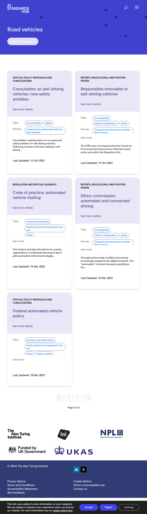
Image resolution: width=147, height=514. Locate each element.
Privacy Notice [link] (16, 481)
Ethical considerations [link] (105, 123)
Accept (89, 507)
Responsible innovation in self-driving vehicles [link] (104, 91)
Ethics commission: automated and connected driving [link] (105, 200)
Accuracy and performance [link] (40, 339)
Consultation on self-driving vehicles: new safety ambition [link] (38, 93)
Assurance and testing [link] (37, 221)
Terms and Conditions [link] (21, 485)
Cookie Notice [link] (83, 481)
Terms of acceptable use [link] (89, 485)
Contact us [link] (80, 488)
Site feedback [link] (16, 492)
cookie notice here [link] (62, 510)
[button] (125, 6)
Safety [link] (48, 123)
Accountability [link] (33, 123)
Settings (129, 507)
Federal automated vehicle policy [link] (37, 313)
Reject (108, 507)
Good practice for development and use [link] (44, 228)
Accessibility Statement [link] (22, 488)
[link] (18, 8)
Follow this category (23, 41)
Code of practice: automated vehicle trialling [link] (39, 195)
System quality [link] (44, 353)
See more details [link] (23, 109)
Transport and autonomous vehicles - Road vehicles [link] (45, 130)
